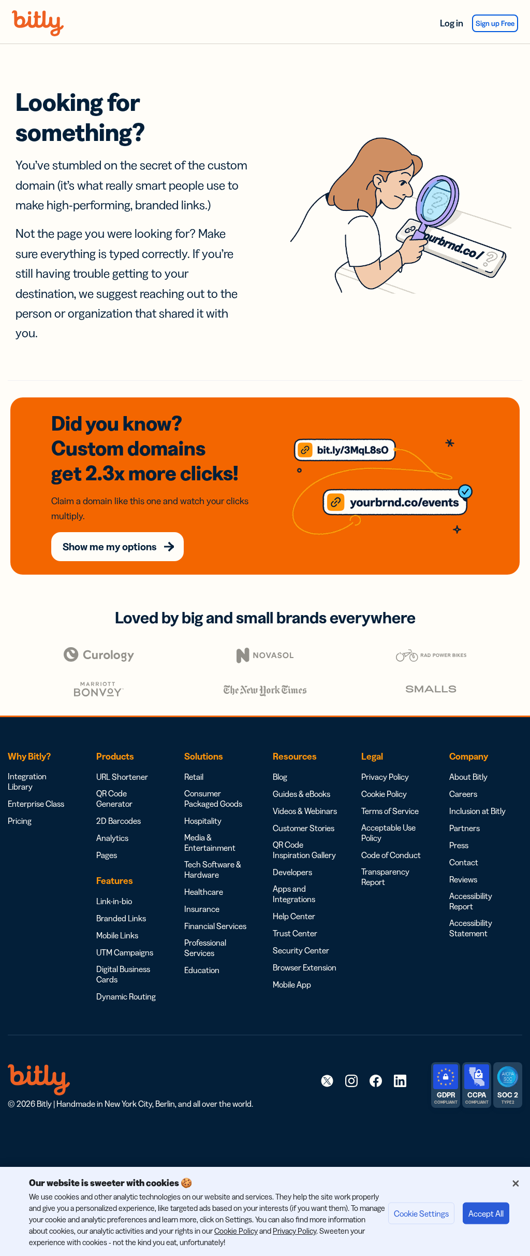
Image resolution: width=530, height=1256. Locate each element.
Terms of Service (390, 811)
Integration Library (27, 781)
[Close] (515, 1183)
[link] (327, 1080)
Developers (292, 872)
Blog (280, 777)
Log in (451, 23)
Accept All (486, 1213)
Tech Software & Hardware (212, 869)
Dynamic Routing (126, 996)
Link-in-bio (114, 901)
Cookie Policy (384, 794)
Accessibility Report (470, 901)
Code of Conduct (391, 855)
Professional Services (205, 947)
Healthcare (203, 892)
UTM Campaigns (124, 952)
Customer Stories (303, 828)
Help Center (294, 916)
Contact (463, 862)
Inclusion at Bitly (477, 811)
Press (458, 845)
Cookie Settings (421, 1213)
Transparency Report (385, 876)
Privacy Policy (385, 777)
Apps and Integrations (294, 893)
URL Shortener (122, 777)
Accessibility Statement (470, 928)
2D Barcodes (118, 821)
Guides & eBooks (301, 794)
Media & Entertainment (209, 842)
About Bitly (468, 777)
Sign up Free (495, 23)
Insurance (201, 909)
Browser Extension (304, 967)
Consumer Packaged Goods (213, 798)
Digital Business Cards (123, 974)
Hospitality (203, 821)
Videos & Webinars (305, 811)
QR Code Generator (114, 798)
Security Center (301, 950)
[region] (265, 1211)
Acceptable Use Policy (388, 832)
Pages (106, 855)
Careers (463, 794)
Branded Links (121, 918)
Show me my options (110, 546)
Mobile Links (117, 935)
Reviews (463, 879)
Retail (193, 777)
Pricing (20, 821)
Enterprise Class (36, 803)
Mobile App (292, 984)
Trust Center (295, 933)
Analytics (112, 838)
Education (201, 970)
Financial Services (215, 926)
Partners (464, 828)
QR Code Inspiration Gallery (304, 849)
